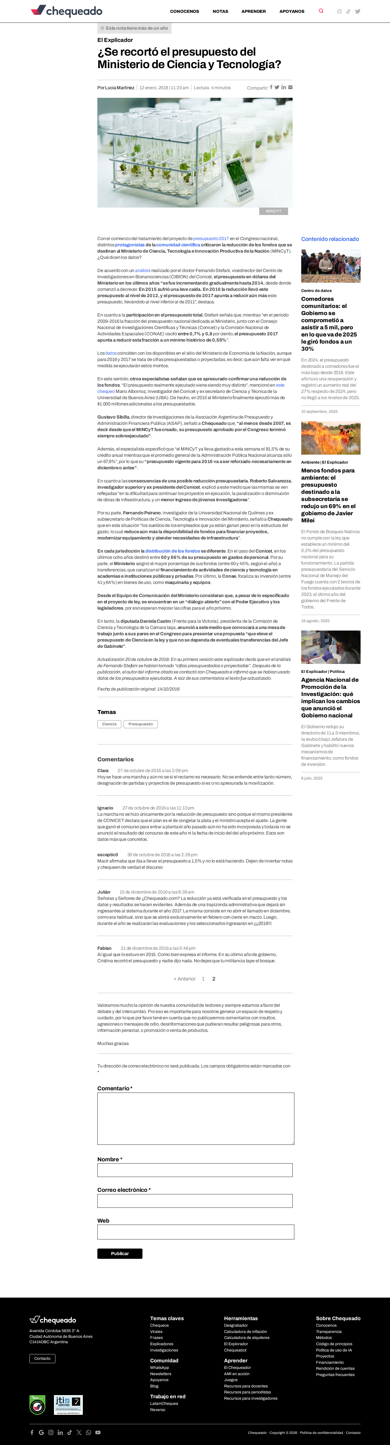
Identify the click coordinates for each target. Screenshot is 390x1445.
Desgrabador (236, 1325)
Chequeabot (235, 1350)
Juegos (231, 1380)
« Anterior (185, 979)
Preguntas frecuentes (335, 1375)
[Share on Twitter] (277, 87)
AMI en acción (237, 1374)
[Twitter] (81, 1433)
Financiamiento (330, 1362)
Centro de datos (316, 291)
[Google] (43, 1433)
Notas (220, 11)
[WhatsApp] (90, 1433)
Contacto (42, 1358)
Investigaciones (164, 1350)
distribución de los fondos (172, 551)
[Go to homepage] (76, 11)
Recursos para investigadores (251, 1398)
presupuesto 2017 (211, 238)
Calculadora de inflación (245, 1332)
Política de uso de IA (334, 1350)
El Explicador (115, 40)
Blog (154, 1386)
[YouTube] (97, 1433)
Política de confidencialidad (321, 1433)
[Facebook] (34, 1433)
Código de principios (334, 1344)
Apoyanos (292, 11)
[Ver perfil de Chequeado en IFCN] (37, 1405)
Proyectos (325, 1356)
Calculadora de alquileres (247, 1338)
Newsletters (160, 1374)
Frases (156, 1338)
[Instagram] (53, 1433)
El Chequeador (237, 1367)
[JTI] (68, 1405)
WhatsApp (159, 1367)
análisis (142, 270)
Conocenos (184, 11)
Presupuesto (140, 724)
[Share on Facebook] (271, 87)
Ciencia (109, 724)
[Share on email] (290, 87)
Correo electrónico (124, 1190)
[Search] (320, 11)
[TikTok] (72, 1433)
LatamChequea (164, 1403)
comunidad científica (178, 244)
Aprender (254, 11)
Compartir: (258, 88)
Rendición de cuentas (335, 1368)
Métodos (324, 1338)
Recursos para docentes (246, 1386)
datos (110, 353)
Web (103, 1220)
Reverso (157, 1410)
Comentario (114, 1088)
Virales (156, 1332)
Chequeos (159, 1325)
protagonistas (130, 244)
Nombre (109, 1159)
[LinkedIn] (62, 1433)
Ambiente (310, 462)
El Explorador (236, 1344)
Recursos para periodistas (247, 1392)
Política (337, 671)
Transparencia (329, 1332)
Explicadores (161, 1344)
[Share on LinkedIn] (284, 87)
